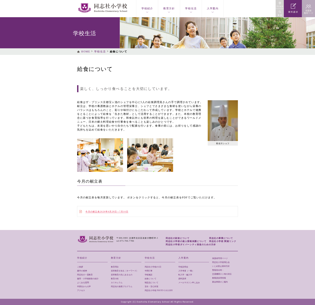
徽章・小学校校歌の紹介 (88, 278)
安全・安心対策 (151, 286)
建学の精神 (82, 271)
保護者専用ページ (220, 258)
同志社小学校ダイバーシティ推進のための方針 (191, 244)
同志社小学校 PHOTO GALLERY (159, 290)
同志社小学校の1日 (153, 267)
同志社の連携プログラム (121, 286)
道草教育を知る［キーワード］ (124, 271)
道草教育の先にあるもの (121, 275)
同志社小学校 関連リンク (222, 241)
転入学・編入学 (185, 275)
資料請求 (182, 278)
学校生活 (191, 8)
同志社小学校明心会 (221, 262)
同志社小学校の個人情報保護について (186, 241)
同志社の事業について (221, 238)
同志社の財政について (178, 238)
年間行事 (149, 271)
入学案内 (212, 8)
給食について (150, 278)
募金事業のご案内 (220, 282)
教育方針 (169, 8)
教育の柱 (115, 278)
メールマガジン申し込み (189, 282)
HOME (85, 51)
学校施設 (149, 275)
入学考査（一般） (186, 271)
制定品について (151, 282)
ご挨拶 (80, 267)
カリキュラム (117, 282)
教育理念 (115, 267)
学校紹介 (147, 8)
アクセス (81, 290)
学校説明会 (183, 267)
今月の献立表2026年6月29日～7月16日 (106, 211)
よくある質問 (83, 282)
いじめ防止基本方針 (221, 266)
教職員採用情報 (219, 278)
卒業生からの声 (84, 286)
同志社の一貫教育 (85, 275)
